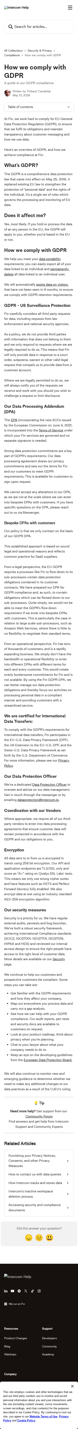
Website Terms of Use (43, 1416)
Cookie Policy (26, 1420)
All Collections (13, 50)
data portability (50, 259)
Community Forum (39, 1116)
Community (49, 1346)
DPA (14, 420)
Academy (48, 1354)
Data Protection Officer (49, 785)
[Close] (72, 1386)
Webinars (10, 1354)
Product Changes (15, 1338)
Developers (49, 1338)
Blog (7, 1346)
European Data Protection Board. (48, 1060)
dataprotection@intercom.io (38, 800)
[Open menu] (70, 7)
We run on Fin (17, 1303)
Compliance (12, 55)
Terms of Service (51, 430)
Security (59, 959)
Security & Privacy (40, 50)
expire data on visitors (52, 285)
